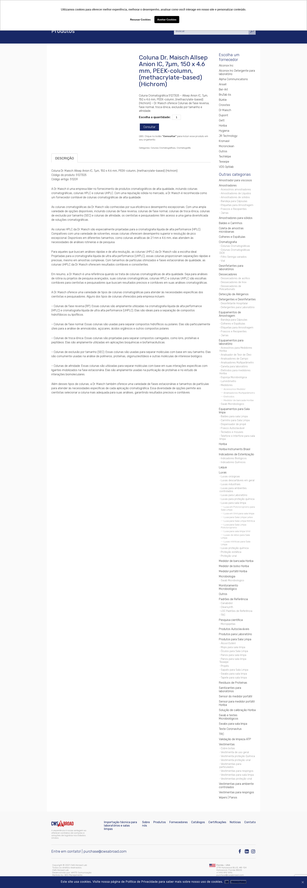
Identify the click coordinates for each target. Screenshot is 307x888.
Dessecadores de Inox (233, 282)
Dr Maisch (225, 110)
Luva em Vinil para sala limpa (239, 513)
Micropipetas (228, 624)
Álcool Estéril (228, 643)
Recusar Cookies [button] (140, 19)
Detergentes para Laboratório (238, 307)
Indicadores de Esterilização (236, 454)
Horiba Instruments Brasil (234, 449)
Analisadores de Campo (234, 358)
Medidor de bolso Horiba (234, 566)
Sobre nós (146, 823)
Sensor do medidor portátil (235, 696)
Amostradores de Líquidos (236, 193)
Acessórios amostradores (236, 189)
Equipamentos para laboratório (231, 342)
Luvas (223, 472)
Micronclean (226, 146)
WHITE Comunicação (81, 872)
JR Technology (228, 136)
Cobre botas (228, 748)
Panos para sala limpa (233, 655)
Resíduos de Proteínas (233, 682)
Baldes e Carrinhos (230, 223)
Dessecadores (228, 274)
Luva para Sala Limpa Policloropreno (233, 526)
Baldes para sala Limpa (234, 416)
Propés (225, 665)
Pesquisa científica (231, 620)
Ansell (222, 84)
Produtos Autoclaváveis (234, 629)
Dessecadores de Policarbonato (230, 288)
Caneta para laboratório (234, 366)
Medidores (227, 385)
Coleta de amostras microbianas (231, 230)
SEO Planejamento (73, 875)
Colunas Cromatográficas (163, 148)
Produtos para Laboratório (235, 634)
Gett (222, 120)
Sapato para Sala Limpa (234, 669)
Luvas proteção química (235, 548)
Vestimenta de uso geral (235, 752)
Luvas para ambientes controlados (233, 490)
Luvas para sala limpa (233, 503)
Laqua (223, 467)
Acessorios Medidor (235, 389)
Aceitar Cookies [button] (166, 19)
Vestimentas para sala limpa (237, 774)
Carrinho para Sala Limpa (235, 420)
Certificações (217, 822)
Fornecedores (178, 822)
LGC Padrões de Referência (236, 611)
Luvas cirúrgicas (230, 476)
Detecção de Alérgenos (234, 294)
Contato (250, 822)
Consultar (149, 127)
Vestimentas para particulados (230, 766)
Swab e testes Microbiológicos (228, 716)
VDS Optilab (226, 166)
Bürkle (223, 99)
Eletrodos (229, 396)
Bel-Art (223, 89)
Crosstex (224, 105)
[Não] (302, 882)
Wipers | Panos (228, 797)
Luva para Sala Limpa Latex (238, 517)
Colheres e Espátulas (232, 236)
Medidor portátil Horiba (233, 571)
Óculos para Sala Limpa (234, 651)
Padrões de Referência (233, 599)
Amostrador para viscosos (235, 180)
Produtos (159, 822)
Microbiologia (227, 576)
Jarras (224, 212)
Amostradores (228, 185)
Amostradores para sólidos (235, 218)
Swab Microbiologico (232, 404)
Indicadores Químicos (233, 462)
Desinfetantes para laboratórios (231, 267)
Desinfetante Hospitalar (234, 303)
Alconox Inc (226, 65)
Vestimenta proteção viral (236, 760)
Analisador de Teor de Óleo (236, 354)
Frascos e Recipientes (234, 209)
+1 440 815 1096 (224, 872)
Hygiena (224, 130)
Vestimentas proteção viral (236, 778)
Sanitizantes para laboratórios (230, 689)
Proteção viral (229, 555)
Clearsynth (227, 607)
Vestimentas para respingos (237, 770)
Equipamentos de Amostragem (230, 314)
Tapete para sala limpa (234, 677)
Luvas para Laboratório (234, 495)
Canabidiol (227, 603)
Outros (223, 151)
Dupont (223, 115)
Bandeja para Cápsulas (234, 201)
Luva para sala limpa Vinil (237, 531)
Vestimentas (227, 744)
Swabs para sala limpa (234, 673)
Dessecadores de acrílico (235, 278)
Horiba (223, 125)
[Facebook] (240, 851)
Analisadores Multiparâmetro (237, 362)
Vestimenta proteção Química (238, 756)
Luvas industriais (230, 484)
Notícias (235, 822)
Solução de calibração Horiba (237, 710)
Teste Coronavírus (230, 729)
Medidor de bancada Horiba (239, 400)
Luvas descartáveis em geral (237, 480)
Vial (223, 260)
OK (226, 882)
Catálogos (198, 822)
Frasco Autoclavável (232, 428)
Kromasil (224, 141)
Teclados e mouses (232, 432)
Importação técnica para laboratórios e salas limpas (120, 825)
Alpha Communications (233, 79)
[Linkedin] (247, 851)
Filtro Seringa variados (234, 256)
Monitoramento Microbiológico (228, 587)
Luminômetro (228, 381)
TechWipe (225, 156)
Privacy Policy (238, 882)
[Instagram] (253, 851)
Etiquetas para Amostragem (237, 205)
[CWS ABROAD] (62, 823)
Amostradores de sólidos (235, 197)
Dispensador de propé (233, 424)
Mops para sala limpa (233, 647)
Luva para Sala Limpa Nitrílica (239, 520)
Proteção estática (231, 552)
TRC (223, 614)
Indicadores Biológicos (234, 458)
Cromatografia (184, 148)
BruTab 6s (225, 94)
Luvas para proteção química (237, 499)
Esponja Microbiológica (234, 377)
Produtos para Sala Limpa (235, 639)
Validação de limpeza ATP (235, 739)
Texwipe (224, 161)
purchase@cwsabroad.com (105, 851)
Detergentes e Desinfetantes (237, 299)
